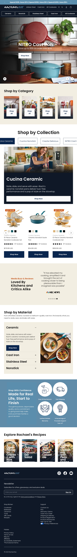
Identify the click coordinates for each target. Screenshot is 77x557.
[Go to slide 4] (41, 79)
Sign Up (68, 492)
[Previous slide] (5, 2)
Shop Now (25, 55)
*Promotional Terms (11, 543)
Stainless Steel (38, 14)
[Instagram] (59, 473)
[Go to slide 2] (37, 79)
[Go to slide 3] (39, 79)
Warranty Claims (46, 512)
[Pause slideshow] (4, 78)
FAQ (42, 510)
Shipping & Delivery (47, 516)
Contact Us (45, 508)
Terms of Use (8, 535)
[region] (38, 50)
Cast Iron (54, 14)
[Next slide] (71, 2)
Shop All (12, 112)
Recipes (7, 518)
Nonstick (22, 14)
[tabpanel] (38, 202)
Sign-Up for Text (46, 522)
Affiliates (7, 539)
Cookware (7, 508)
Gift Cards (7, 516)
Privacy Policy (9, 533)
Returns (6, 537)
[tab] (27, 141)
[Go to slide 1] (35, 79)
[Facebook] (65, 473)
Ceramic (8, 14)
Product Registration (48, 518)
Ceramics (7, 512)
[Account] (66, 7)
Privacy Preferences (51, 524)
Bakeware (7, 510)
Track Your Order (46, 514)
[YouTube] (71, 473)
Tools (6, 514)
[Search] (62, 7)
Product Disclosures (48, 520)
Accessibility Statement (12, 541)
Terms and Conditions (27, 497)
